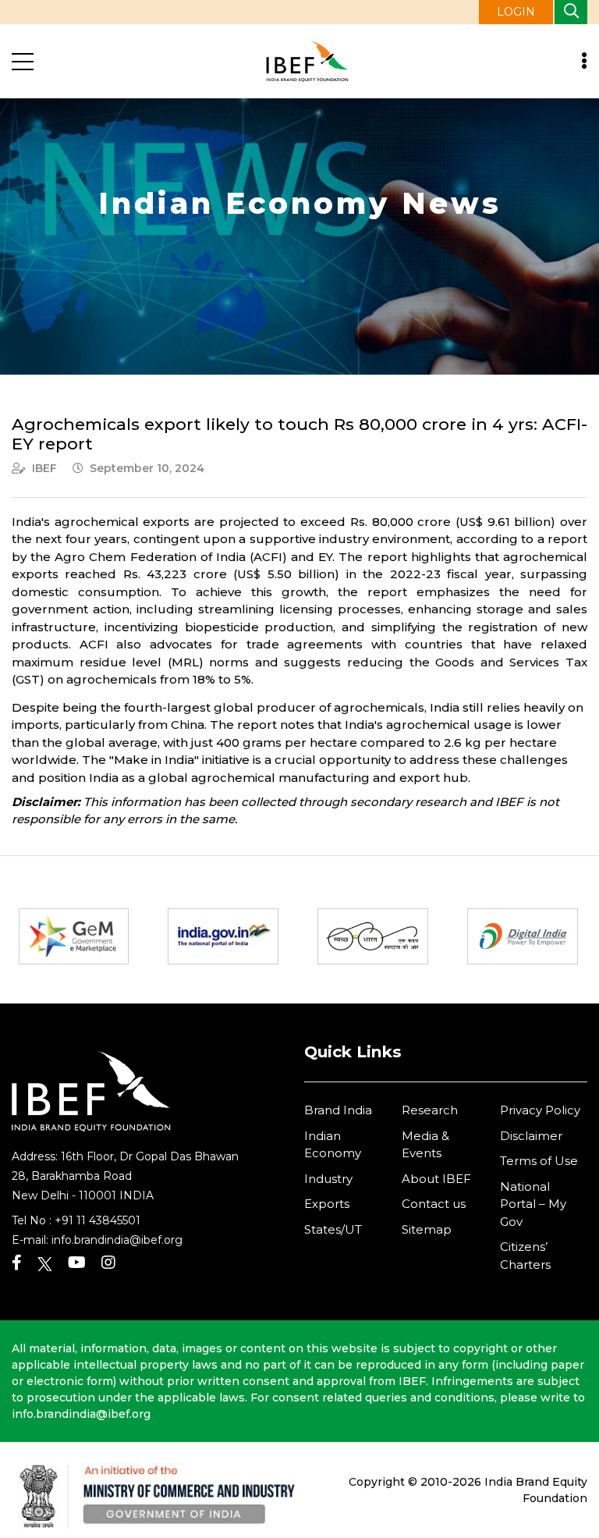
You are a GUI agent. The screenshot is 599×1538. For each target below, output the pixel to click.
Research (430, 1110)
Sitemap (427, 1229)
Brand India (338, 1110)
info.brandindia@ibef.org (117, 1240)
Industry (328, 1178)
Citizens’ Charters (525, 1255)
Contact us (434, 1203)
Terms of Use (539, 1160)
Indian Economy (332, 1144)
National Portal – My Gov (533, 1204)
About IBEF (436, 1178)
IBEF (44, 468)
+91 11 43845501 (97, 1220)
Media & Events (425, 1144)
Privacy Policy (540, 1110)
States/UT (333, 1229)
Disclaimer (531, 1135)
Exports (326, 1203)
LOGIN (516, 12)
